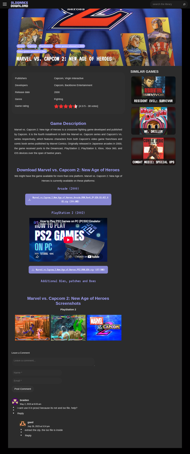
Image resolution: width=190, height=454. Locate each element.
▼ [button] (13, 413)
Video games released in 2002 (32, 51)
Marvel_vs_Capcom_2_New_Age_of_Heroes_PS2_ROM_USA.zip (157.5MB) (70, 269)
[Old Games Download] (19, 4)
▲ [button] (13, 407)
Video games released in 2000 (70, 46)
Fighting (32, 46)
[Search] (184, 4)
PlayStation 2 (46, 46)
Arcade (21, 46)
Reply (20, 413)
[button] (4, 4)
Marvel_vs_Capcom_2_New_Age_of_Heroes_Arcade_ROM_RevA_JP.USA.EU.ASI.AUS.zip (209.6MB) (70, 199)
